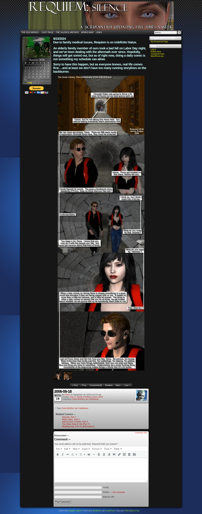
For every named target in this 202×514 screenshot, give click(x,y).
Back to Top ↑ (135, 511)
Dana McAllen (78, 399)
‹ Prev (83, 385)
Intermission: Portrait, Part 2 (75, 422)
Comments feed (157, 54)
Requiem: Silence (105, 17)
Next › (118, 385)
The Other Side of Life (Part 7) (76, 424)
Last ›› (127, 385)
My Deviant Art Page (159, 42)
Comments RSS (141, 433)
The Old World (30, 32)
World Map (87, 32)
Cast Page (47, 32)
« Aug (29, 82)
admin (67, 395)
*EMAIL (114, 492)
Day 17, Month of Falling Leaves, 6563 (86, 397)
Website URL (109, 497)
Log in (153, 49)
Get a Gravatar (119, 492)
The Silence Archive (67, 32)
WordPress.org (157, 56)
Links (99, 32)
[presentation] (59, 449)
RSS (126, 511)
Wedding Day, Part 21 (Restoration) (78, 426)
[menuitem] (59, 449)
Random (109, 385)
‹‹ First (75, 385)
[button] (57, 454)
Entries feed (156, 52)
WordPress (97, 511)
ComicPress (110, 511)
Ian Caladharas (92, 399)
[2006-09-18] (101, 370)
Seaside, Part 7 (69, 417)
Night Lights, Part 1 (71, 419)
